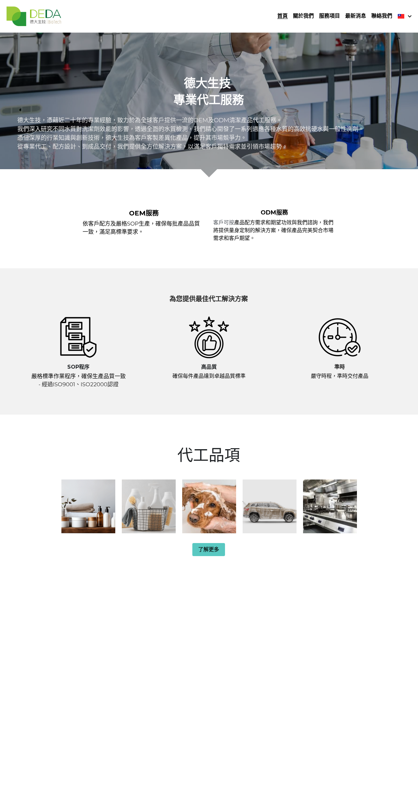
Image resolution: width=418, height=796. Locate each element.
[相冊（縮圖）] (88, 506)
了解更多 (208, 549)
